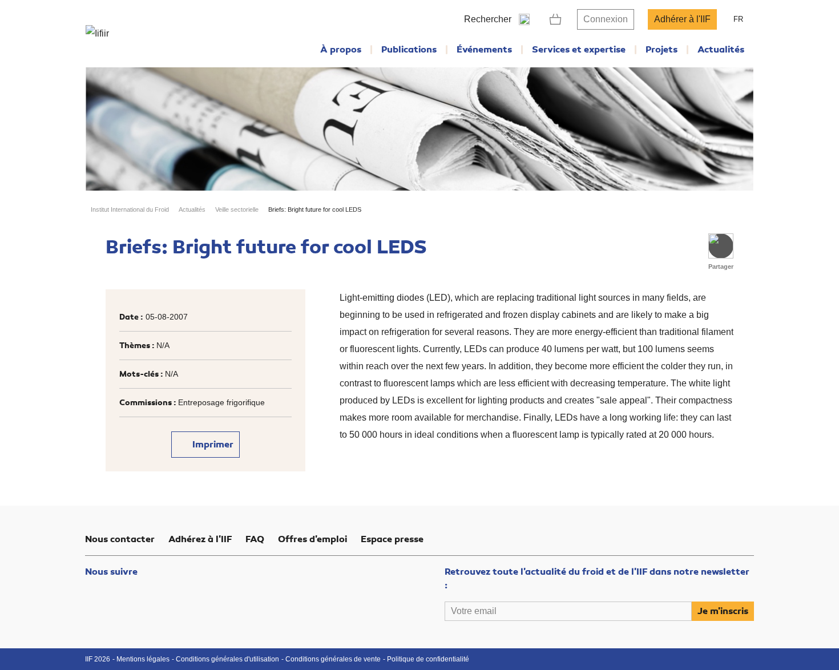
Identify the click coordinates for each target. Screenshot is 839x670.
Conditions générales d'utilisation (227, 659)
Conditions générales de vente (333, 659)
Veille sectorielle (237, 209)
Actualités (720, 49)
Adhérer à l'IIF (682, 19)
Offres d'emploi (312, 539)
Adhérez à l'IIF (200, 539)
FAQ (254, 539)
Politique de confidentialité (428, 659)
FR (738, 19)
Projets (661, 49)
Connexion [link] (605, 19)
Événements (484, 49)
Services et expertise (579, 49)
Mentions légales (143, 659)
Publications (409, 49)
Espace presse (392, 539)
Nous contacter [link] (120, 539)
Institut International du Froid (130, 209)
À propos (340, 49)
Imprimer (211, 444)
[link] (556, 19)
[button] (720, 246)
